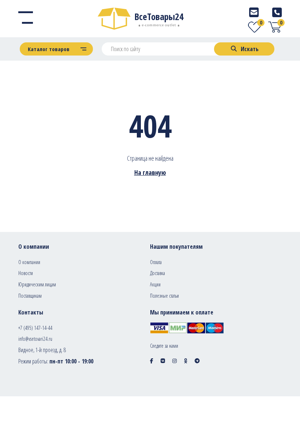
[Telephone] (277, 12)
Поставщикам (30, 295)
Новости (25, 273)
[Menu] (25, 18)
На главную (150, 172)
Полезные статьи (164, 295)
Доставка (157, 273)
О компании (29, 262)
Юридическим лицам (37, 284)
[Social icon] (151, 360)
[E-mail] (254, 12)
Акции (155, 284)
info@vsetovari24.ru (35, 338)
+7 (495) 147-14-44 (35, 327)
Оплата (156, 262)
